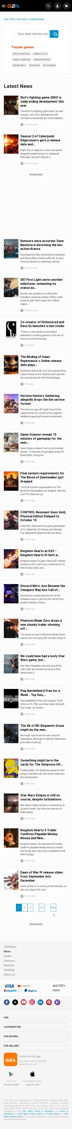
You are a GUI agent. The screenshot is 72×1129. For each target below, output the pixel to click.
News (7, 951)
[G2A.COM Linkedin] (40, 1002)
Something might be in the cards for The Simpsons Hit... (41, 762)
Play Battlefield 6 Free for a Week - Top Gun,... (40, 693)
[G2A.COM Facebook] (7, 1002)
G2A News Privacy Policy (30, 1114)
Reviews (9, 965)
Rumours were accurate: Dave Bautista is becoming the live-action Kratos (42, 245)
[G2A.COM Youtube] (23, 1002)
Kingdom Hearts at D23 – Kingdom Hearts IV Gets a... (40, 553)
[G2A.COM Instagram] (32, 1002)
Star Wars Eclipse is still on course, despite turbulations (40, 797)
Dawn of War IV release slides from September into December (41, 876)
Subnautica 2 (40, 54)
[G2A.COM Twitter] (15, 1002)
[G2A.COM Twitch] (57, 1002)
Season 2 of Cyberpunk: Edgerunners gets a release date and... (40, 140)
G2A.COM (9, 19)
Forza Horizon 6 (21, 54)
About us (9, 974)
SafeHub (9, 969)
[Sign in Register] (58, 6)
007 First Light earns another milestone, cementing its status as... (41, 284)
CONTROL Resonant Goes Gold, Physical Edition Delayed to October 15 (43, 516)
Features (9, 960)
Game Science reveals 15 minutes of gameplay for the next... (41, 438)
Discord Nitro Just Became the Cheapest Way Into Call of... (42, 588)
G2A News (22, 19)
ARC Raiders (49, 65)
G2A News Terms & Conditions (38, 1111)
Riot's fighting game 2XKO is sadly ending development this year (42, 101)
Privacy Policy (53, 1114)
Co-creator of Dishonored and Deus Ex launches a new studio (42, 324)
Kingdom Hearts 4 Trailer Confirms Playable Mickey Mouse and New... (39, 834)
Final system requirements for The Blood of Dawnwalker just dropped (42, 477)
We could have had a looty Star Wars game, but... (42, 658)
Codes (8, 956)
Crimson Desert (42, 60)
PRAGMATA (34, 65)
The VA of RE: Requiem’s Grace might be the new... (42, 728)
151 (42, 907)
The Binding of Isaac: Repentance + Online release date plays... (40, 361)
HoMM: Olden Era (22, 60)
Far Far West (19, 65)
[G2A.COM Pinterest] (49, 1002)
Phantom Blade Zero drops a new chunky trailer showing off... (41, 625)
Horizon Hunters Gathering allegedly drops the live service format (42, 400)
